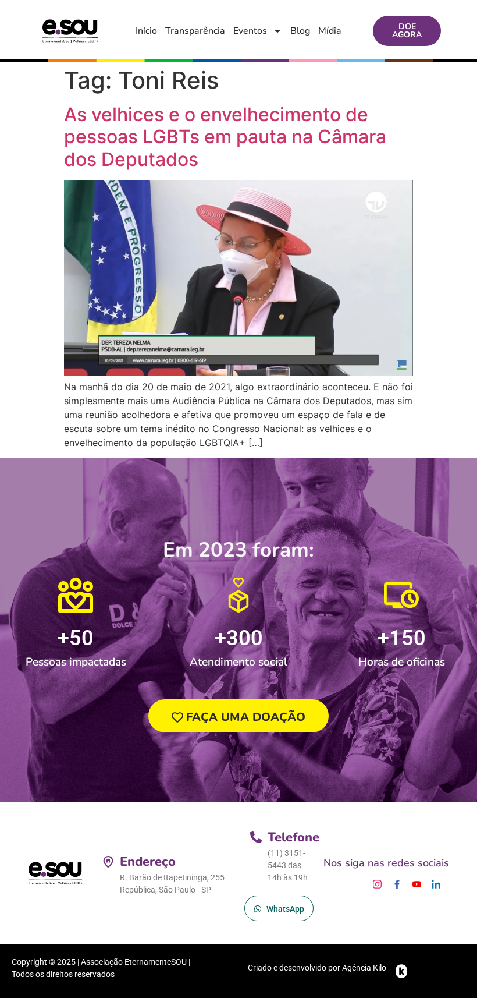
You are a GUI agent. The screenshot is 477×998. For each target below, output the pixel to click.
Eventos (250, 30)
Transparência (195, 30)
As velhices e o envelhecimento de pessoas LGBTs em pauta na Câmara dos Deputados (225, 137)
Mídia (329, 30)
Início (146, 30)
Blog (300, 30)
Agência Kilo (364, 967)
